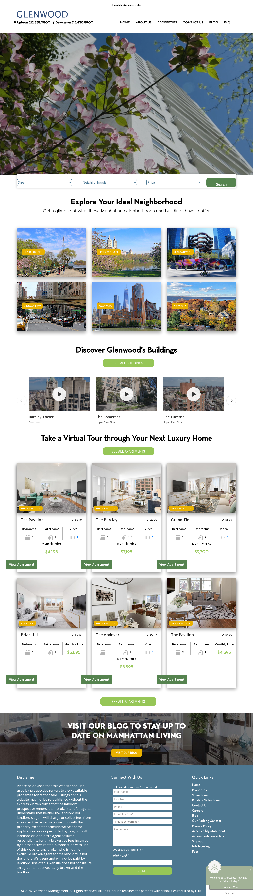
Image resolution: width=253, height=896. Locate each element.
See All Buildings (128, 363)
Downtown (74, 22)
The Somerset (108, 416)
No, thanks (229, 893)
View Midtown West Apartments (201, 255)
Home (125, 22)
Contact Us (193, 22)
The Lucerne (174, 416)
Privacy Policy (201, 826)
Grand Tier (181, 519)
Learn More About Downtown (126, 304)
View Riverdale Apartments (201, 309)
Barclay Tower (41, 416)
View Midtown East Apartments (51, 309)
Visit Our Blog (126, 753)
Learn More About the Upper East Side (51, 250)
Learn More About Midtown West (202, 250)
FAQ (227, 22)
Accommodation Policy (208, 836)
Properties (167, 22)
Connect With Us (126, 777)
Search (221, 184)
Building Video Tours (206, 800)
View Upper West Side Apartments (126, 255)
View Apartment (21, 564)
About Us (144, 22)
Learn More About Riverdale (201, 304)
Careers (197, 810)
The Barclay (106, 519)
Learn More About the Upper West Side (126, 250)
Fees (195, 851)
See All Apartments (128, 451)
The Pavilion (32, 519)
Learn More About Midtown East (51, 304)
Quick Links (202, 777)
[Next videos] (231, 400)
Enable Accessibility (126, 5)
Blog (213, 22)
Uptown (33, 22)
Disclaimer (26, 777)
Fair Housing (201, 846)
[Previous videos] (22, 400)
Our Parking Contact (206, 820)
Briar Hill (29, 634)
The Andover (107, 634)
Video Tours (200, 795)
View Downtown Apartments (126, 309)
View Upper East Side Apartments (51, 255)
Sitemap (197, 841)
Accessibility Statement (208, 831)
